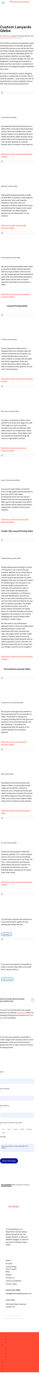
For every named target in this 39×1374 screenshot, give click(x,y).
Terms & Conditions (13, 1281)
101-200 (29, 1129)
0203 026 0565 (13, 1290)
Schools (11, 1336)
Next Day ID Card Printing (18, 1354)
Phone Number (5, 1090)
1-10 (3, 1129)
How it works (11, 1269)
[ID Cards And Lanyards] (19, 1)
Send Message (9, 1161)
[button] (6, 934)
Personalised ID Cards (16, 1359)
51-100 (22, 1129)
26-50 (15, 1129)
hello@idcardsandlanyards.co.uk (18, 1293)
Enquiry (9, 1275)
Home (8, 1260)
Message (3, 1137)
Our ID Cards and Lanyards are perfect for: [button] (12, 999)
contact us (21, 1013)
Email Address (4, 1107)
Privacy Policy (11, 1284)
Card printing (11, 1266)
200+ (3, 1132)
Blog (7, 1271)
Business (11, 1342)
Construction (13, 1339)
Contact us (10, 1278)
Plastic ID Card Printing (17, 1348)
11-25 (8, 1129)
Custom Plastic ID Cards (17, 1351)
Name (2, 1073)
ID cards (9, 1263)
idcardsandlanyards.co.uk (11, 38)
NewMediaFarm (12, 1318)
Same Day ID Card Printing (18, 1356)
